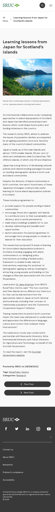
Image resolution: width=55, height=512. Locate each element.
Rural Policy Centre (19, 372)
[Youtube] (49, 428)
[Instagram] (38, 428)
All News (5, 19)
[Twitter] (17, 428)
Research (21, 375)
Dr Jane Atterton (25, 284)
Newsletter (8, 464)
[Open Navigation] (50, 5)
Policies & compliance (13, 472)
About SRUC (8, 457)
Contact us (8, 449)
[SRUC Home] (12, 5)
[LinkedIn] (27, 428)
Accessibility (8, 480)
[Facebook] (6, 428)
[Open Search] (42, 5)
